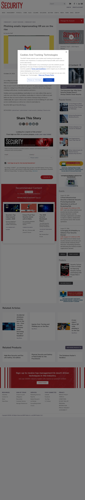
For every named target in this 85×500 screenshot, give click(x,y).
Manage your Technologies (34, 80)
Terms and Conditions (38, 69)
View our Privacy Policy (46, 75)
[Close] (66, 52)
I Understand (49, 80)
